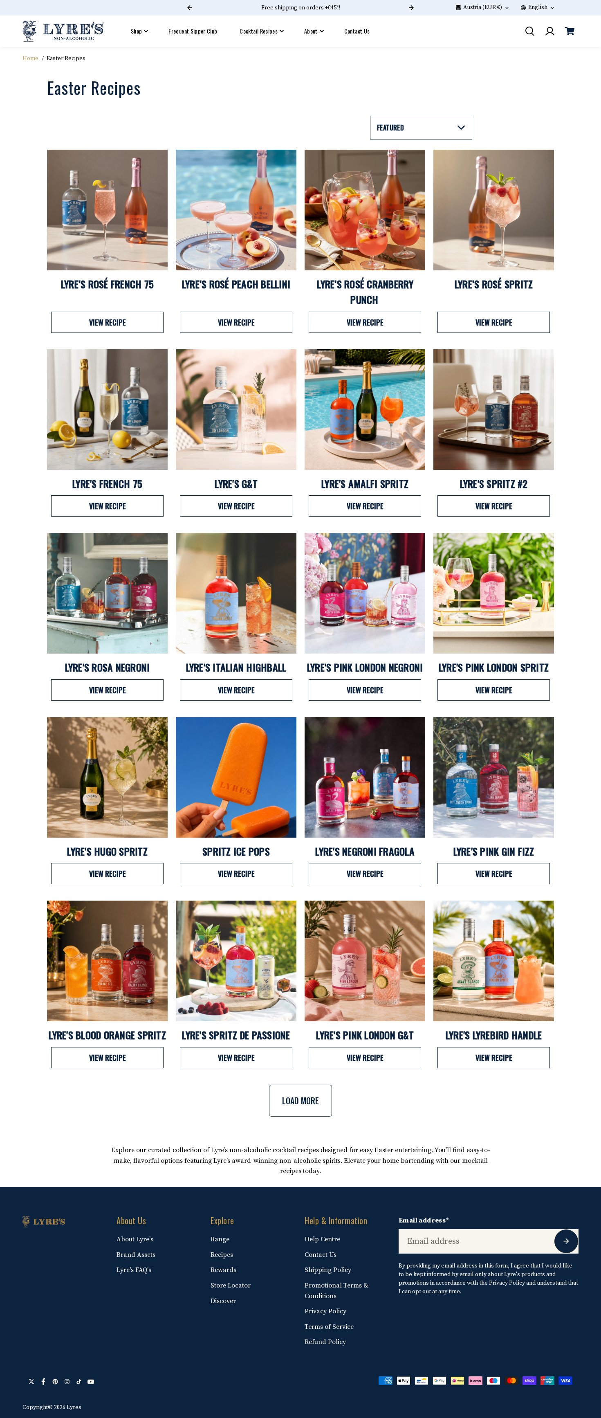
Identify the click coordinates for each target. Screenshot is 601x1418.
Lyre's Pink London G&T (365, 1034)
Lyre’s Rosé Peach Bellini (236, 283)
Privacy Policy (325, 1311)
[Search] (529, 31)
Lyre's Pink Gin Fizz (493, 851)
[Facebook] (43, 1382)
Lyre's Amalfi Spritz (364, 483)
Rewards (223, 1270)
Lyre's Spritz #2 (494, 483)
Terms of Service (329, 1327)
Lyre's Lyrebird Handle (494, 1034)
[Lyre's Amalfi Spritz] (365, 409)
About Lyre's (135, 1239)
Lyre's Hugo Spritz (107, 851)
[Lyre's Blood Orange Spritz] (107, 961)
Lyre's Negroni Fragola (365, 851)
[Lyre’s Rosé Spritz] (493, 210)
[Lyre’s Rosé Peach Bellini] (236, 210)
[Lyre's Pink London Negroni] (365, 593)
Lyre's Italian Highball (236, 667)
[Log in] (549, 31)
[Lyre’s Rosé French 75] (107, 210)
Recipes (222, 1255)
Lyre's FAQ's (134, 1270)
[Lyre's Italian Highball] (236, 593)
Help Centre (322, 1239)
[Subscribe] (566, 1241)
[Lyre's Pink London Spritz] (493, 593)
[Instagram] (67, 1382)
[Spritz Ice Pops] (236, 777)
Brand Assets (136, 1255)
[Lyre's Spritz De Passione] (236, 961)
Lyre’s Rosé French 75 (107, 283)
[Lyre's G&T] (236, 409)
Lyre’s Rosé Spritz (494, 283)
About (311, 31)
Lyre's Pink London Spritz (494, 667)
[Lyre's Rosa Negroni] (107, 593)
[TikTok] (79, 1382)
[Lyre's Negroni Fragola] (365, 777)
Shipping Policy (328, 1270)
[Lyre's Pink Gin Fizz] (493, 777)
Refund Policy (325, 1342)
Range (220, 1239)
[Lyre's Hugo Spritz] (107, 777)
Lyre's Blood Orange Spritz (107, 1034)
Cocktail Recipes (259, 31)
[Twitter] (31, 1382)
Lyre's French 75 (107, 483)
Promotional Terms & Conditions (336, 1290)
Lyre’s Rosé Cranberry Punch (365, 291)
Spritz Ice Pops (236, 851)
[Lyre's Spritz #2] (493, 409)
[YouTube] (91, 1382)
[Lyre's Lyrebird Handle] (493, 961)
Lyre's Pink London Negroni (365, 667)
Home (30, 58)
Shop (136, 31)
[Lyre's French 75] (107, 409)
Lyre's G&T (236, 483)
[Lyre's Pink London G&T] (365, 961)
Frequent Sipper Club (192, 31)
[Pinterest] (55, 1382)
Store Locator (231, 1285)
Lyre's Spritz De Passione (236, 1034)
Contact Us (357, 31)
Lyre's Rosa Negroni (107, 667)
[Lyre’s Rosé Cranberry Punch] (365, 210)
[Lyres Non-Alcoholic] (63, 31)
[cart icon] (570, 31)
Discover (223, 1301)
